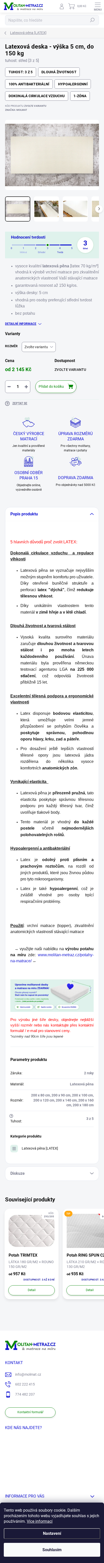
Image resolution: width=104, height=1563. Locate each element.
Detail (32, 1290)
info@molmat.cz (28, 1374)
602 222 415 (25, 1384)
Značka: (16, 110)
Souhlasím (52, 1549)
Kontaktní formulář (30, 1412)
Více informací (40, 1521)
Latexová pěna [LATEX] (40, 1148)
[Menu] (97, 6)
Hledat (92, 20)
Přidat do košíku (51, 386)
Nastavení (52, 1533)
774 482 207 (25, 1394)
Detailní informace (20, 324)
